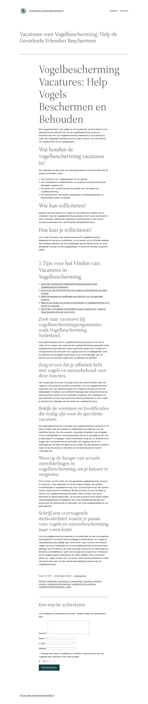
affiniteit (42, 581)
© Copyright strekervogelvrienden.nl (46, 11)
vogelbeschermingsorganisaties (52, 587)
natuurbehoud (63, 581)
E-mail (42, 643)
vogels (68, 587)
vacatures (97, 581)
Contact (113, 11)
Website (42, 648)
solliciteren (87, 581)
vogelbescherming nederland (59, 584)
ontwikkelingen (76, 581)
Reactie (43, 633)
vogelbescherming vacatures (84, 584)
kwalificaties (52, 581)
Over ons (124, 11)
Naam (42, 638)
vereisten (42, 584)
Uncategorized (80, 576)
